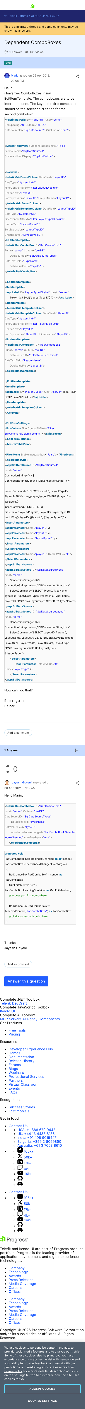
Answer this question (26, 981)
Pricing (14, 1034)
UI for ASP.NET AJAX (45, 15)
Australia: (39, 1145)
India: (36, 1137)
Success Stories (22, 1107)
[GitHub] (20, 1179)
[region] (42, 1375)
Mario (15, 75)
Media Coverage (22, 1283)
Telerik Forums (17, 15)
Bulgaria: (39, 1141)
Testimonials (19, 1111)
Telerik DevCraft (13, 1003)
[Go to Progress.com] (14, 1241)
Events (14, 1088)
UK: (36, 1134)
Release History (21, 1061)
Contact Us (18, 1126)
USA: (36, 1130)
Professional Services (26, 1076)
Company (17, 1268)
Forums (15, 1065)
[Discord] (20, 1184)
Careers (15, 1287)
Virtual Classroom (23, 1084)
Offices (14, 1291)
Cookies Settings (42, 1400)
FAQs (13, 1092)
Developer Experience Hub (31, 1049)
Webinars (16, 1072)
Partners (16, 1080)
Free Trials (17, 1030)
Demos (14, 1053)
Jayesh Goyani (22, 782)
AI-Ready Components (41, 1019)
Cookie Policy (13, 1371)
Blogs (13, 1068)
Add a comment (18, 732)
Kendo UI (7, 1011)
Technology (18, 1272)
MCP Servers (10, 1019)
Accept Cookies (42, 1388)
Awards (15, 1276)
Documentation (21, 1057)
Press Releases (21, 1280)
